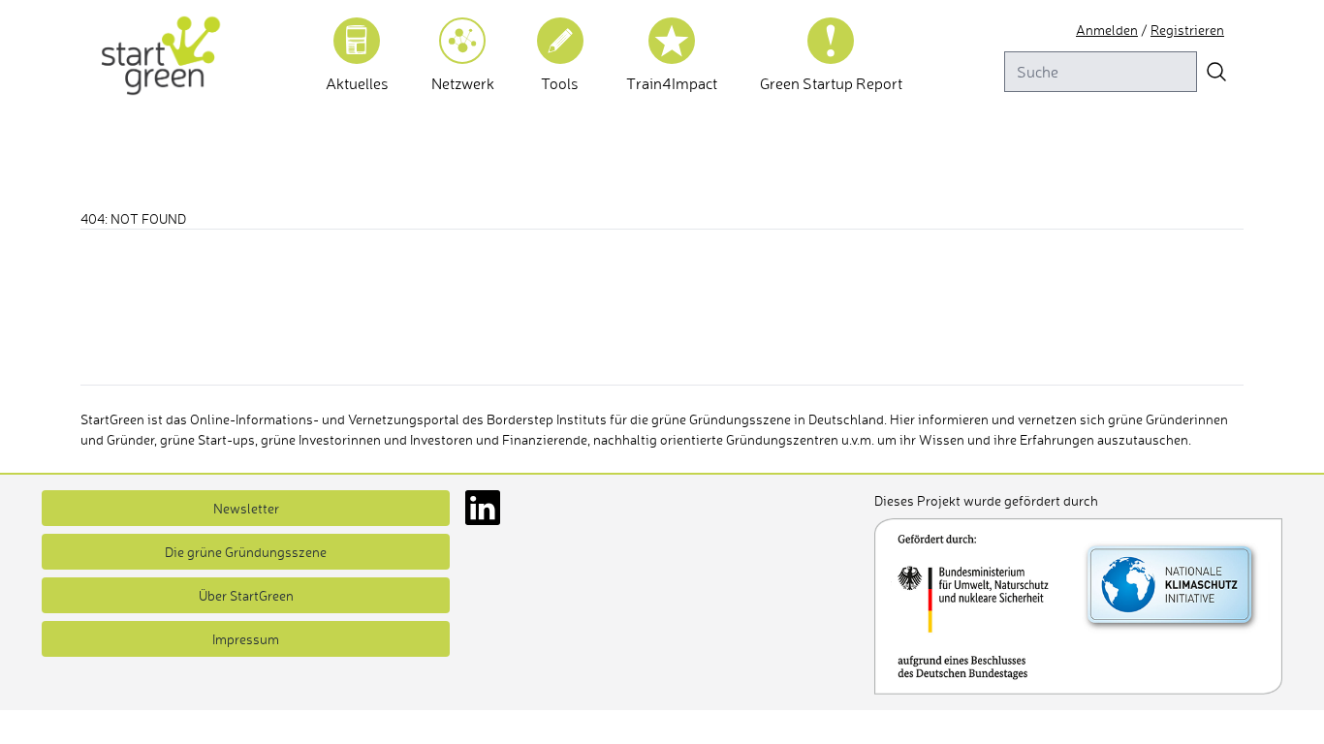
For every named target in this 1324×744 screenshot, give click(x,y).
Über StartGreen (246, 595)
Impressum (245, 639)
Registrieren (1187, 29)
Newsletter (246, 508)
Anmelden (1107, 29)
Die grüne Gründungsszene (246, 551)
